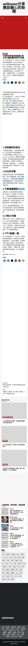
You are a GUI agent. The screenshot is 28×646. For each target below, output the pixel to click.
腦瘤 (21, 569)
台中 (3, 557)
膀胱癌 (7, 573)
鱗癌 (16, 636)
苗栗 (3, 576)
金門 (16, 576)
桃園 (15, 563)
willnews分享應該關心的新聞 (14, 7)
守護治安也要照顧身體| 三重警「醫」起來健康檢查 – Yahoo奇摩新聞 (14, 469)
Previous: (14, 385)
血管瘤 (7, 576)
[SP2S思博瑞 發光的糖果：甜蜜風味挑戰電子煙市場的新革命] (14, 410)
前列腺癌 (13, 554)
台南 (11, 557)
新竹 (11, 563)
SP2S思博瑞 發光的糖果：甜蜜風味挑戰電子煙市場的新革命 (17, 520)
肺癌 (23, 566)
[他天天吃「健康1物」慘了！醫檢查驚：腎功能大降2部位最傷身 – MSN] (5, 547)
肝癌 (19, 566)
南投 (18, 554)
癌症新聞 (10, 417)
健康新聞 (5, 53)
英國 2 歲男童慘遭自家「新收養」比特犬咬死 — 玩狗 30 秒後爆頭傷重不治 (17, 512)
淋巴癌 (19, 563)
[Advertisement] (14, 34)
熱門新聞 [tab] (13, 505)
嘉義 (23, 557)
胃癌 (3, 569)
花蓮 (21, 573)
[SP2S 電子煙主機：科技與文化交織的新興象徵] (14, 434)
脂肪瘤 (14, 632)
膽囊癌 (12, 573)
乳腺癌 (7, 554)
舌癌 (17, 573)
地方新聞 (11, 509)
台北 (7, 557)
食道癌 (3, 579)
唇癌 (23, 627)
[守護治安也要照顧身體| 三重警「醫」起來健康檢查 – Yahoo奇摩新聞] (14, 458)
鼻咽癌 (12, 579)
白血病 (9, 566)
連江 (12, 576)
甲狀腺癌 (4, 566)
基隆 (3, 560)
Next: (14, 391)
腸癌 (3, 573)
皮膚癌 (14, 566)
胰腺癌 (7, 569)
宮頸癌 (16, 560)
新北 (7, 563)
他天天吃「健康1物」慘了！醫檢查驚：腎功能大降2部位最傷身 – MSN (16, 545)
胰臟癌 (12, 569)
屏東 (21, 560)
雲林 (20, 576)
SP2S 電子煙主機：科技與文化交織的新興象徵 (17, 528)
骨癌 (12, 636)
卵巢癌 (22, 554)
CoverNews (22, 641)
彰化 (3, 563)
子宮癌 (7, 560)
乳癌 (3, 554)
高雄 (8, 579)
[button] (2, 17)
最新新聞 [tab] (6, 505)
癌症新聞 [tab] (22, 505)
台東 (15, 557)
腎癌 (17, 569)
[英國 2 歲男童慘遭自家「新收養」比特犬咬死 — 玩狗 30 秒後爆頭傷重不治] (5, 514)
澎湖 (24, 563)
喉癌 (19, 557)
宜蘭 (12, 560)
